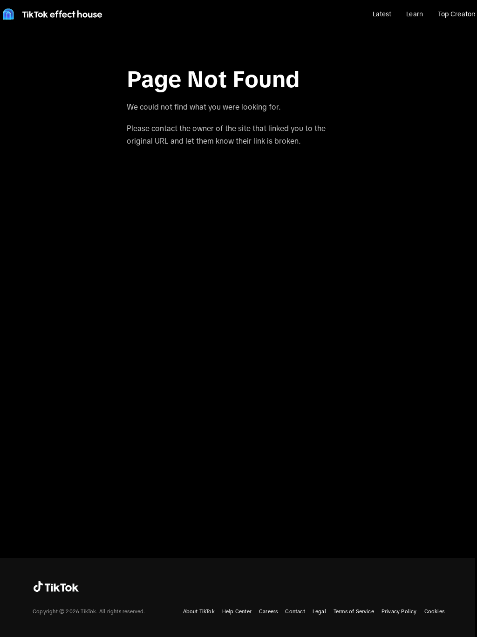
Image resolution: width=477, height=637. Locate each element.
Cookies (434, 611)
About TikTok (199, 611)
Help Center (237, 611)
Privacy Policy (399, 611)
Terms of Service (354, 611)
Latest (382, 14)
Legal (319, 611)
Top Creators (457, 14)
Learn (414, 14)
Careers (268, 611)
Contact (295, 611)
